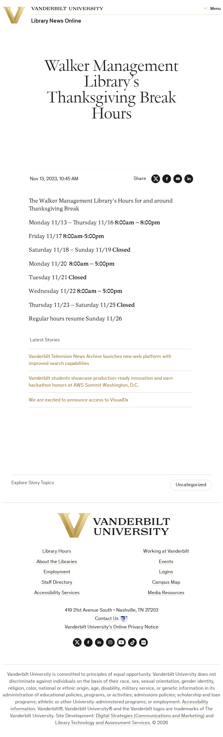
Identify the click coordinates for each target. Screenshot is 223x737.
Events (166, 562)
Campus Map (166, 582)
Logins (166, 572)
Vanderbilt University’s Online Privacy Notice (112, 627)
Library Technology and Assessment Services (102, 723)
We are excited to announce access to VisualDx (78, 400)
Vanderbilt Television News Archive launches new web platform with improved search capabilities (100, 360)
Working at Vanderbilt (166, 551)
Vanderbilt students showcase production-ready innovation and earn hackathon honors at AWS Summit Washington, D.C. (101, 382)
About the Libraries (57, 562)
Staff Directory (57, 582)
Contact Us (106, 619)
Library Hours (56, 551)
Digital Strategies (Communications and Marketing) (150, 716)
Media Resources (166, 593)
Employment (57, 572)
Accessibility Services (57, 593)
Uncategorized (191, 485)
